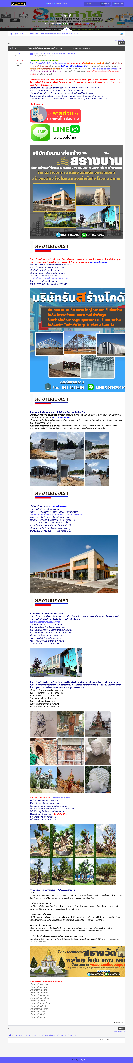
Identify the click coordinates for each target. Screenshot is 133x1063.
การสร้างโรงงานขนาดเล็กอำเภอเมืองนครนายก (49, 278)
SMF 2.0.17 (51, 1060)
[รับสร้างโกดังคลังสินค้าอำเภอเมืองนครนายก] (55, 122)
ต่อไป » (123, 40)
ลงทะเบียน (85, 23)
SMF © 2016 (58, 1060)
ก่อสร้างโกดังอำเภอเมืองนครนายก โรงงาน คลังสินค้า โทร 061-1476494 (54, 53)
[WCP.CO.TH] (18, 4)
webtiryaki (81, 1060)
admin (18, 53)
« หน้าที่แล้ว (117, 40)
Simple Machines (66, 1060)
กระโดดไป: (101, 1040)
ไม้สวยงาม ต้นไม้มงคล (60, 797)
